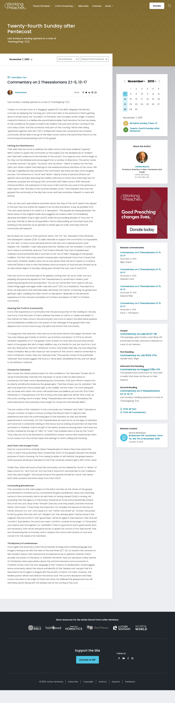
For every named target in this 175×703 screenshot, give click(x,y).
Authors (103, 681)
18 (148, 99)
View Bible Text (19, 77)
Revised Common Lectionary (92, 59)
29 (131, 109)
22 (131, 104)
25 (147, 104)
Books (108, 6)
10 (142, 94)
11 (147, 94)
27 (158, 104)
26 (153, 104)
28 (125, 109)
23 (136, 104)
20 (158, 99)
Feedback (130, 681)
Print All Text (129, 409)
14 (125, 99)
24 (142, 104)
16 (136, 99)
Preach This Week (41, 6)
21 (125, 104)
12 (153, 94)
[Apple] (128, 658)
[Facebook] (119, 658)
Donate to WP (87, 659)
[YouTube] (123, 658)
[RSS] (132, 658)
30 (136, 109)
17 (142, 99)
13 (159, 94)
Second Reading (65, 59)
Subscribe (73, 681)
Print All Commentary (134, 412)
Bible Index (83, 6)
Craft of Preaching (64, 6)
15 (131, 99)
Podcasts (96, 6)
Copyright (88, 681)
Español (116, 681)
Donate (157, 5)
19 (153, 99)
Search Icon (169, 6)
